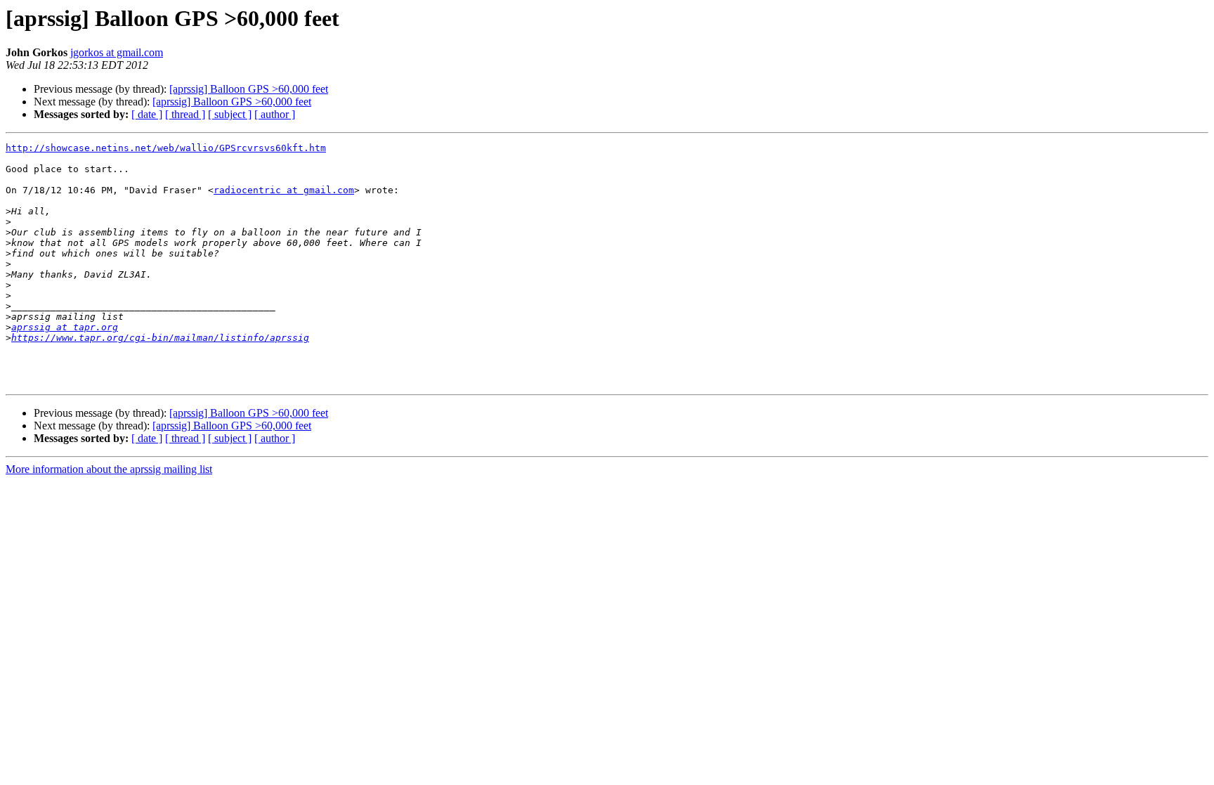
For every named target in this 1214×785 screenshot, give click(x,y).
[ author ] (274, 114)
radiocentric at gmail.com (284, 190)
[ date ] (146, 114)
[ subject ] (230, 114)
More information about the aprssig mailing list (109, 469)
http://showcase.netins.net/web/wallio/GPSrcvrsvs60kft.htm (166, 148)
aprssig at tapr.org (64, 327)
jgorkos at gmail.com (116, 52)
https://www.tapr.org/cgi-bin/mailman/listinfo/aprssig (160, 337)
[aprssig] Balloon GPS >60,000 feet (248, 89)
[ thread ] (185, 114)
